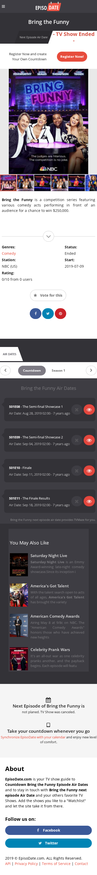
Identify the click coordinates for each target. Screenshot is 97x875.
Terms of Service (56, 863)
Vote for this (50, 295)
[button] (25, 183)
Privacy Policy (26, 863)
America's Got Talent (50, 586)
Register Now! (72, 56)
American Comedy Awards (55, 616)
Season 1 (58, 370)
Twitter (51, 843)
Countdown (32, 370)
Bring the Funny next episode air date (35, 520)
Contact (81, 863)
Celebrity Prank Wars (50, 649)
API (8, 863)
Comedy (9, 253)
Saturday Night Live (49, 555)
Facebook (51, 830)
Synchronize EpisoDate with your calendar (33, 737)
